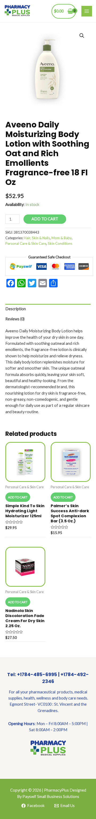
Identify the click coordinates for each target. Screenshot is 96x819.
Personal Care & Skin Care (25, 243)
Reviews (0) (15, 319)
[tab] (48, 309)
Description (15, 309)
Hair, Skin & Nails (37, 238)
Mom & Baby (61, 238)
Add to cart (44, 219)
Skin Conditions (60, 243)
